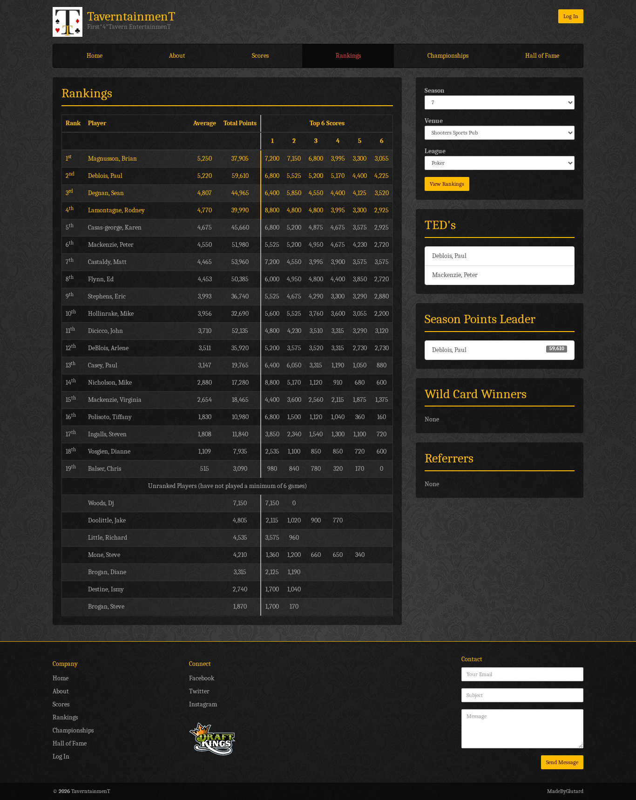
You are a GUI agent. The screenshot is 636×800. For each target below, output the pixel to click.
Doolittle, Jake (107, 520)
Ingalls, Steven (107, 434)
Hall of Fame (542, 56)
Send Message (562, 762)
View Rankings (447, 184)
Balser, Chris (104, 469)
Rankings (348, 56)
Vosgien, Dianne (109, 451)
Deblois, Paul (449, 256)
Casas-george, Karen (115, 227)
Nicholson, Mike (110, 382)
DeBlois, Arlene (108, 348)
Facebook (201, 678)
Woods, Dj (101, 503)
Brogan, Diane (107, 572)
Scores (260, 56)
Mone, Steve (104, 555)
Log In (570, 16)
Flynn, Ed (101, 279)
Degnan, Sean (106, 193)
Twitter (199, 691)
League (435, 151)
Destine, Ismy (106, 589)
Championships (447, 56)
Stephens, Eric (107, 296)
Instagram (203, 704)
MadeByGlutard (565, 791)
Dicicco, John (105, 331)
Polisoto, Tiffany (110, 417)
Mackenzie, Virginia (115, 400)
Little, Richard (107, 538)
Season (434, 91)
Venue (434, 121)
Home (94, 56)
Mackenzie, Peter (455, 275)
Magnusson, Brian (112, 159)
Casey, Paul (102, 365)
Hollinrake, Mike (111, 314)
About (177, 56)
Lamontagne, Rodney (116, 210)
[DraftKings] (212, 738)
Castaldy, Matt (107, 262)
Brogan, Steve (106, 606)
